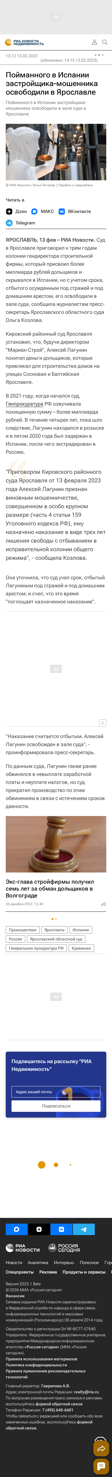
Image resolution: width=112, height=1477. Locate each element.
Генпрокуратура (24, 404)
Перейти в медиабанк (75, 185)
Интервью (64, 1262)
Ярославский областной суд (56, 939)
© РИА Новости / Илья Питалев (30, 185)
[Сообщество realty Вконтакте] (61, 1229)
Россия (15, 939)
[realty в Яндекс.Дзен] (39, 1229)
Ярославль (55, 930)
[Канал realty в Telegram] (84, 1229)
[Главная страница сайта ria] (6, 42)
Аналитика (38, 1262)
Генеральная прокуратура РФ (36, 948)
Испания (81, 930)
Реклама (48, 1272)
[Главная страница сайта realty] (34, 42)
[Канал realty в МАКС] (17, 1229)
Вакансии (15, 1296)
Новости (14, 1262)
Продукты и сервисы (84, 1272)
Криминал (81, 948)
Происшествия (22, 930)
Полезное (89, 1262)
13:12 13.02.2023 (22, 56)
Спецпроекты (20, 1272)
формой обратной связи (59, 1404)
